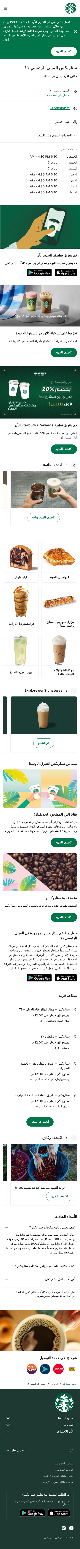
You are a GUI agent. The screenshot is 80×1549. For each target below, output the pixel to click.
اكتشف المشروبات (43, 517)
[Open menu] (5, 8)
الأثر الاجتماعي (64, 1431)
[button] (40, 135)
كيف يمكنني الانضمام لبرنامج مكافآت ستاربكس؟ (45, 1266)
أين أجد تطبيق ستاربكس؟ (59, 1279)
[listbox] (40, 499)
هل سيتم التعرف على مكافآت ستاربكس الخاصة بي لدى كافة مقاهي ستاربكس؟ (45, 1294)
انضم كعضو (63, 122)
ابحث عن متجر (40, 1121)
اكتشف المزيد (63, 51)
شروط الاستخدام (64, 1470)
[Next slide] (67, 465)
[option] (42, 499)
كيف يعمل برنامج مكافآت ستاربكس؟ (52, 1227)
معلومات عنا (65, 1418)
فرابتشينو (43, 743)
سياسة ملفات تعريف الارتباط (57, 1482)
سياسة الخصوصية (63, 1463)
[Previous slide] (74, 465)
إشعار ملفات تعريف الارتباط (58, 1476)
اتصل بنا (68, 1425)
